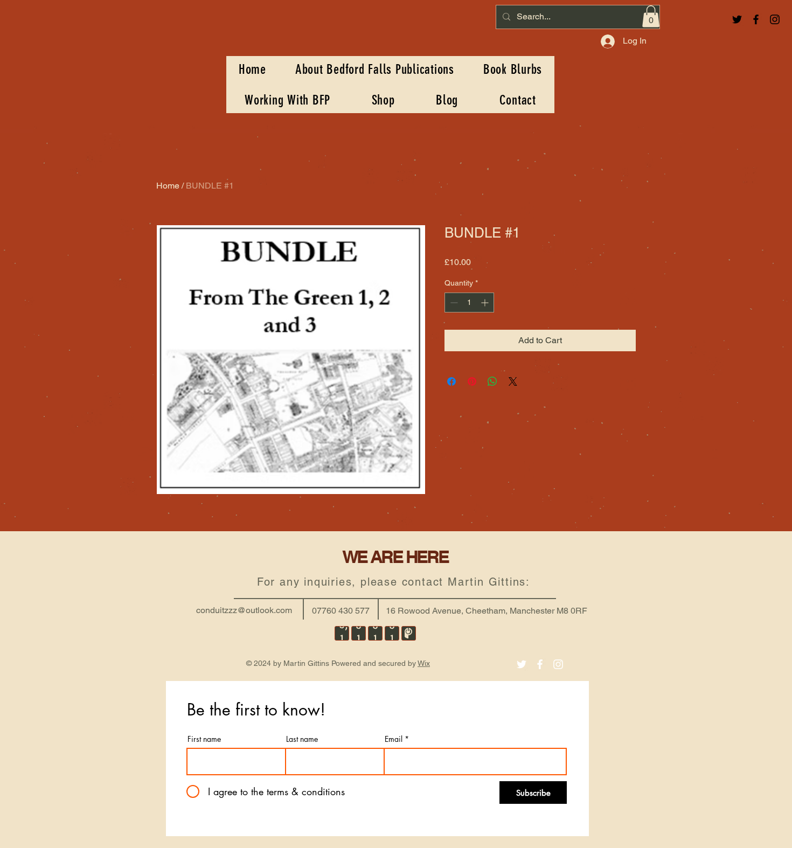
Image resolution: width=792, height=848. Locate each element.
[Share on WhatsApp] (492, 381)
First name (204, 739)
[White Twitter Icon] (521, 664)
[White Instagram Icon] (558, 664)
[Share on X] (512, 381)
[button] (651, 16)
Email (393, 739)
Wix (424, 663)
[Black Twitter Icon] (737, 19)
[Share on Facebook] (451, 381)
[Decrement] (453, 302)
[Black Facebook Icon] (755, 19)
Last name (302, 739)
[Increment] (485, 302)
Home (167, 185)
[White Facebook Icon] (539, 664)
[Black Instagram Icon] (774, 19)
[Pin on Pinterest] (472, 381)
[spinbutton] (469, 302)
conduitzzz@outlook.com (244, 610)
